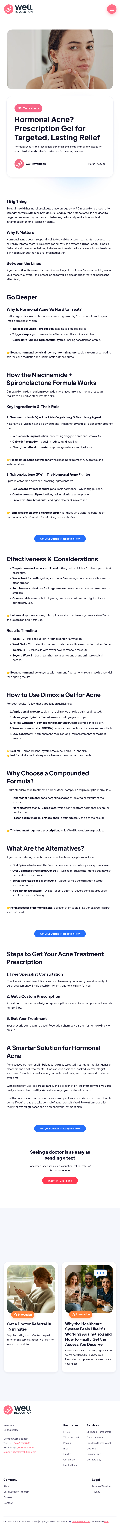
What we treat (71, 1437)
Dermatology (94, 1459)
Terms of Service (101, 1486)
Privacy (96, 1491)
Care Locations (95, 1437)
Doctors (91, 1448)
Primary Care (94, 1453)
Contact (8, 1502)
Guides (67, 1453)
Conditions (69, 1459)
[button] (111, 9)
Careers (8, 1497)
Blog (65, 1448)
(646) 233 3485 (21, 1443)
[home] (18, 9)
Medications (70, 1465)
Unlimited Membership (99, 1431)
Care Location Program (16, 1491)
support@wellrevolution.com (20, 1451)
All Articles (60, 1250)
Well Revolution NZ (81, 1521)
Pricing (67, 1442)
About (7, 1486)
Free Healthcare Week (99, 1442)
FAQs (66, 1431)
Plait (106, 1521)
